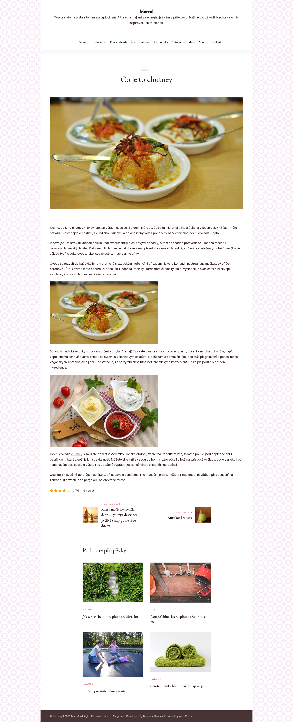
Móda (192, 42)
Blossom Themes (153, 716)
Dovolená (215, 42)
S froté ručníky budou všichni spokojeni (178, 686)
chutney (76, 454)
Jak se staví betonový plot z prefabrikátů (110, 616)
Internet (145, 42)
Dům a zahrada (118, 42)
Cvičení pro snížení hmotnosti (104, 691)
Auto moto (178, 42)
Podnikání (98, 42)
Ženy (134, 42)
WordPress (185, 716)
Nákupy (84, 42)
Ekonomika (161, 42)
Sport (202, 42)
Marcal (146, 11)
